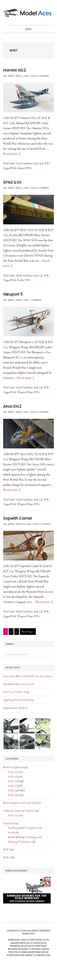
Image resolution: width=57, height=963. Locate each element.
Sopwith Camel (17, 518)
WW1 (47, 163)
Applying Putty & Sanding (18, 699)
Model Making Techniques (23, 837)
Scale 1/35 (13, 785)
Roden (20, 280)
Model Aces (28, 12)
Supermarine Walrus (15, 707)
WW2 (6, 857)
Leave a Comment (40, 75)
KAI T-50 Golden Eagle (16, 692)
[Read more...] (11, 154)
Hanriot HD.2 (14, 70)
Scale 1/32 (38, 275)
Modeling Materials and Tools (20, 802)
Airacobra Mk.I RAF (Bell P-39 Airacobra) (27, 676)
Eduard (21, 168)
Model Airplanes (24, 163)
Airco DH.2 (12, 406)
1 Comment (35, 299)
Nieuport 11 (13, 294)
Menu (28, 29)
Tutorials (8, 823)
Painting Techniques (20, 841)
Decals (11, 832)
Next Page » (28, 632)
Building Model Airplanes (23, 827)
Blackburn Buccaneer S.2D (18, 684)
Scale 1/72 (13, 795)
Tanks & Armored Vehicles (19, 810)
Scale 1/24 (13, 776)
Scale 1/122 (14, 772)
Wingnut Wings (25, 392)
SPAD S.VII (12, 182)
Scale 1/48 (38, 163)
